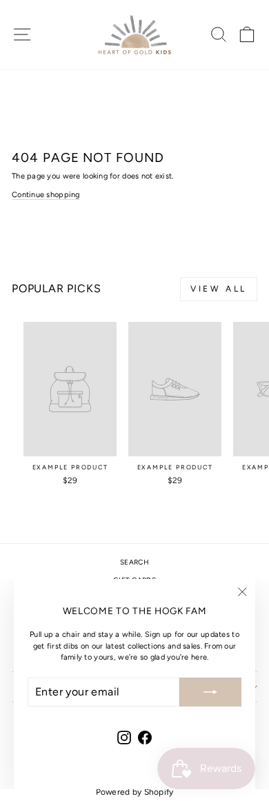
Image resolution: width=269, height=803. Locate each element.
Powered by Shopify (135, 792)
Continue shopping (46, 194)
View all (218, 289)
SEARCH (134, 562)
